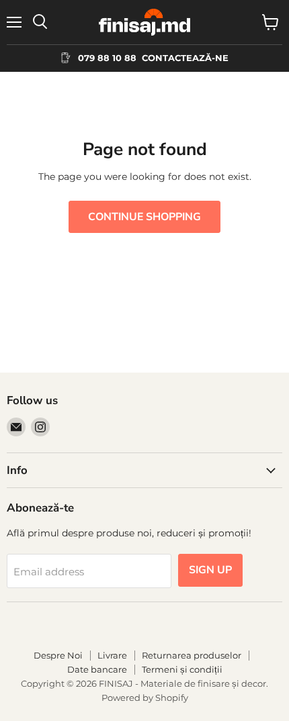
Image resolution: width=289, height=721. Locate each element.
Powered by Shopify (144, 697)
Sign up (210, 570)
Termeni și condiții (182, 669)
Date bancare (97, 669)
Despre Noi (58, 655)
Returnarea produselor (191, 655)
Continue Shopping (144, 216)
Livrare (112, 655)
